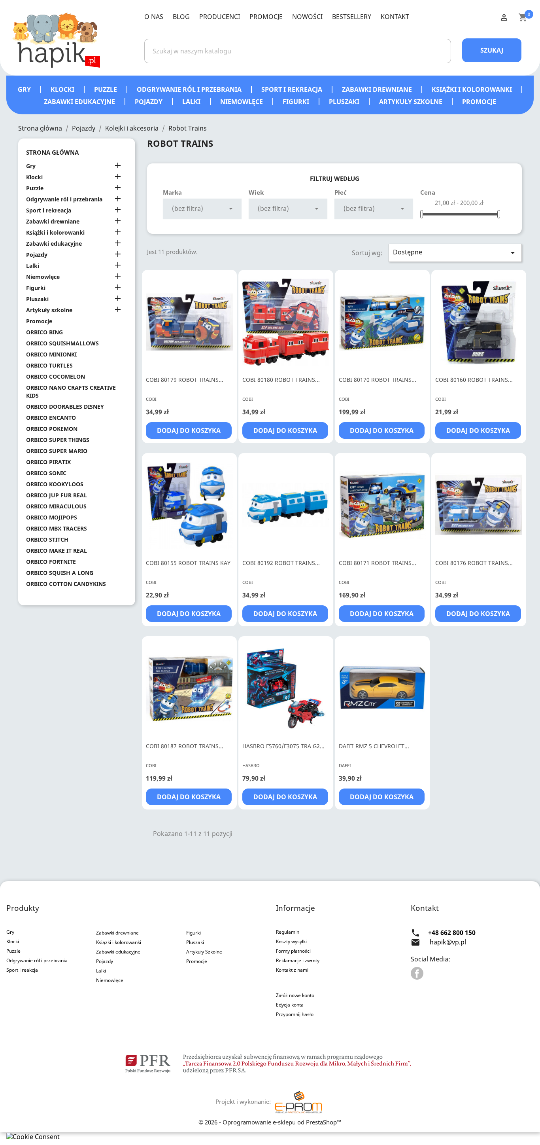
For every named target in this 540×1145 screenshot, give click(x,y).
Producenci (219, 17)
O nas (153, 17)
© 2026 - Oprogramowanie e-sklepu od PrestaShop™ (270, 1122)
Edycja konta (290, 1004)
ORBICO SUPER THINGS (57, 440)
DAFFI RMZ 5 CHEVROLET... (374, 746)
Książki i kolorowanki (473, 89)
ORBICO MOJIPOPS (51, 517)
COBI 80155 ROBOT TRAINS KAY (188, 563)
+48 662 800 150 (452, 932)
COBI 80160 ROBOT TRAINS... (474, 379)
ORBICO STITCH (47, 539)
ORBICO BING (44, 332)
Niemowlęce (242, 101)
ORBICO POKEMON (51, 428)
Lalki (192, 101)
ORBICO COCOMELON (55, 376)
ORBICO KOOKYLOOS (54, 484)
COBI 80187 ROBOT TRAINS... (184, 746)
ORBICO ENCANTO (51, 417)
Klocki (63, 89)
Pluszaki (345, 101)
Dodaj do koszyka (189, 430)
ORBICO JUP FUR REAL (56, 495)
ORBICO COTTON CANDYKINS (66, 584)
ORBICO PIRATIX (48, 462)
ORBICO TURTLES (49, 365)
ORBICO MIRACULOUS (56, 506)
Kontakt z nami (292, 970)
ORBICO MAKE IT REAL (56, 550)
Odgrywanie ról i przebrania (190, 89)
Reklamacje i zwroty (297, 960)
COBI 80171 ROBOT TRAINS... (377, 563)
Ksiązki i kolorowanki (118, 942)
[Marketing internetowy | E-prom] (298, 1101)
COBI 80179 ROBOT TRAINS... (184, 379)
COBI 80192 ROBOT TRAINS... (281, 563)
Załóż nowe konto (295, 995)
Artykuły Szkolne (204, 951)
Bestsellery (351, 17)
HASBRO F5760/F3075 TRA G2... (283, 746)
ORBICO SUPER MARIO (56, 451)
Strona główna (52, 152)
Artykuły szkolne (411, 101)
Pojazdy (149, 101)
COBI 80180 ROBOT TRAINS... (281, 379)
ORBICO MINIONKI (51, 354)
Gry (25, 89)
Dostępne (455, 253)
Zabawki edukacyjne (80, 101)
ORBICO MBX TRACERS (56, 528)
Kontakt (395, 17)
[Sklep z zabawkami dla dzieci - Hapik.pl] (56, 39)
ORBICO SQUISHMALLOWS (62, 343)
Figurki (297, 101)
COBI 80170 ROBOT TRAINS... (377, 379)
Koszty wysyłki (291, 941)
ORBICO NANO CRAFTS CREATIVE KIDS (71, 391)
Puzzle (106, 89)
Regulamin (287, 932)
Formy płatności (293, 951)
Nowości (307, 17)
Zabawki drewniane (377, 89)
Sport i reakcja (22, 970)
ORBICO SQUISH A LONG (59, 572)
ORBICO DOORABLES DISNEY (65, 406)
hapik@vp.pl (448, 942)
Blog (181, 17)
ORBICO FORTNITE (51, 561)
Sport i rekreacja (292, 89)
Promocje (266, 17)
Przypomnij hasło (294, 1014)
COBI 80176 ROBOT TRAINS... (474, 563)
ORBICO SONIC (46, 473)
